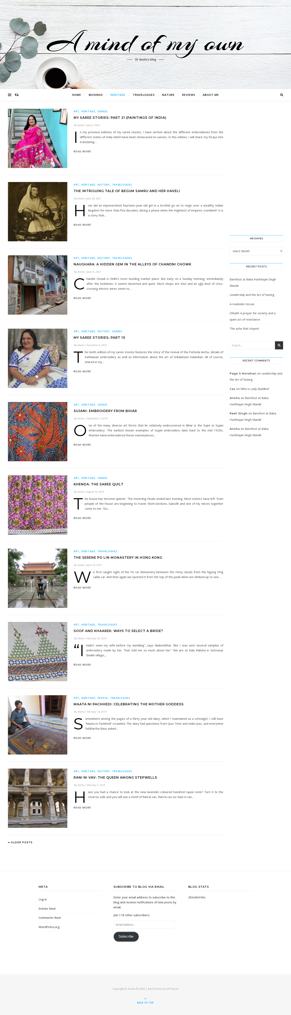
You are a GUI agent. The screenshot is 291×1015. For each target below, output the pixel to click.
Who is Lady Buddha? (255, 389)
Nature (168, 95)
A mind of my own (145, 42)
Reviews (188, 95)
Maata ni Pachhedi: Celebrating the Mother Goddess (129, 704)
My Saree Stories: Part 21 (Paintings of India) (120, 118)
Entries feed (47, 908)
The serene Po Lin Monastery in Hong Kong (118, 557)
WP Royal (172, 988)
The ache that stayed (244, 328)
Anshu (81, 125)
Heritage (117, 95)
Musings (96, 95)
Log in (43, 899)
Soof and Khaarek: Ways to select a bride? (118, 631)
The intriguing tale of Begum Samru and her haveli (127, 191)
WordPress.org (49, 927)
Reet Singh (239, 413)
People (103, 698)
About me (211, 95)
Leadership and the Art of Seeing (252, 295)
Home (76, 95)
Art (76, 111)
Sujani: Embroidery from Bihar (105, 411)
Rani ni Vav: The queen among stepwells (115, 777)
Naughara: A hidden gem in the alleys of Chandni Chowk (132, 264)
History (104, 184)
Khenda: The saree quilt (99, 484)
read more (82, 151)
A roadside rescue (242, 304)
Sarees (103, 111)
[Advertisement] (256, 168)
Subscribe (126, 936)
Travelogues (144, 95)
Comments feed (50, 918)
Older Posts (21, 842)
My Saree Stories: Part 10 (99, 338)
